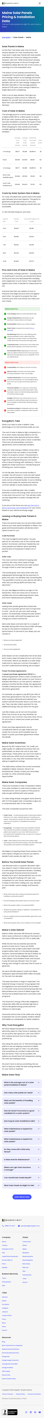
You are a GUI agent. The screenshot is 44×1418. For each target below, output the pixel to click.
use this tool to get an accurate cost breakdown (20, 506)
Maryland (26, 1253)
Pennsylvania (6, 1282)
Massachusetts (28, 1256)
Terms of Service (7, 1394)
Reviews (4, 1267)
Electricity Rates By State (10, 1353)
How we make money (9, 1379)
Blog (3, 1342)
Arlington (5, 1308)
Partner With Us (7, 1260)
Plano (4, 1326)
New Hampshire (28, 1260)
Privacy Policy (20, 1394)
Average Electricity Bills (10, 1364)
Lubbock (5, 1312)
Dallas (4, 1301)
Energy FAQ (6, 1356)
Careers (4, 1245)
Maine (25, 1249)
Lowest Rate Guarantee (10, 1256)
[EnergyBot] (12, 1220)
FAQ (3, 1253)
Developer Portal (7, 1249)
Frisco (4, 1319)
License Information (34, 1394)
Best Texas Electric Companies (12, 1345)
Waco (4, 1323)
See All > (25, 1282)
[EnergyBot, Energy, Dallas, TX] (9, 1412)
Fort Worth (5, 1304)
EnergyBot (6, 37)
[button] (39, 3)
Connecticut (27, 1242)
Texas (4, 1278)
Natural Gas (6, 1375)
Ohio (3, 1285)
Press (4, 1264)
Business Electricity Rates (10, 1349)
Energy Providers (7, 1367)
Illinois (25, 1245)
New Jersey (26, 1264)
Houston (5, 1297)
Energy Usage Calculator (10, 1360)
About (4, 1242)
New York (25, 1267)
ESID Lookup (6, 1371)
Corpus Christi (6, 1315)
